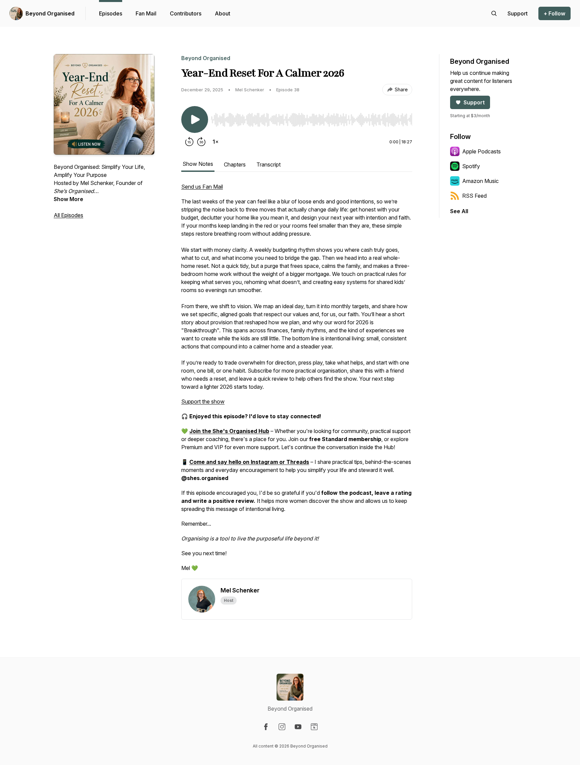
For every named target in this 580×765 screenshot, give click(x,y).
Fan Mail (146, 13)
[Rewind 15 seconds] (189, 141)
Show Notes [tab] (198, 163)
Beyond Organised (50, 13)
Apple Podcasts (481, 151)
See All (459, 211)
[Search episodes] (494, 13)
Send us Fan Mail (202, 186)
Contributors (185, 13)
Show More (68, 199)
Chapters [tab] (235, 164)
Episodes (110, 13)
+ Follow (554, 13)
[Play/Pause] (194, 119)
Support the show (203, 401)
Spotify (471, 166)
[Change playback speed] (215, 141)
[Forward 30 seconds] (201, 141)
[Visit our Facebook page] (265, 726)
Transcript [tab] (268, 164)
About (222, 13)
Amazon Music (480, 181)
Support (474, 102)
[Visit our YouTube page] (298, 726)
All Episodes (68, 215)
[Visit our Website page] (314, 726)
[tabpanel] (296, 381)
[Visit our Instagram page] (282, 726)
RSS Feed (474, 195)
